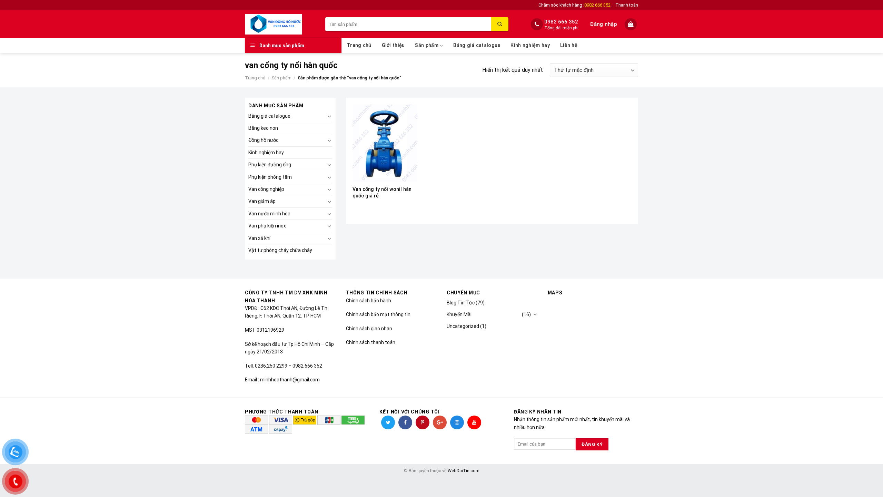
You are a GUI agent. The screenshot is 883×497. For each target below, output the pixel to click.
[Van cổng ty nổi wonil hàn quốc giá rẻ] (385, 143)
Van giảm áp (262, 201)
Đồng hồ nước (263, 140)
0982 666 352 (561, 22)
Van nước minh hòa (269, 213)
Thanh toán (626, 5)
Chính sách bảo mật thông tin (378, 314)
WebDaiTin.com (463, 470)
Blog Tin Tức (461, 302)
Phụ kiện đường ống (269, 164)
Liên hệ (568, 45)
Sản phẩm (426, 45)
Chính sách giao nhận (369, 328)
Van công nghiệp (266, 189)
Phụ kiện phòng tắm (270, 177)
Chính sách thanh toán (370, 342)
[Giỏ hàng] (631, 24)
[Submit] (499, 24)
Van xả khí (259, 238)
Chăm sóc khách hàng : (574, 5)
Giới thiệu (393, 45)
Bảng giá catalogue (476, 45)
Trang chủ (359, 45)
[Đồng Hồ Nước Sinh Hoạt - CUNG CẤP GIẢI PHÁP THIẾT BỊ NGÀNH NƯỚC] (280, 24)
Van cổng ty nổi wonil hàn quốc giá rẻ (382, 192)
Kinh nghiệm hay (529, 45)
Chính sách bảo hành (368, 300)
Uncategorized (463, 326)
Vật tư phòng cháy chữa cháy (280, 250)
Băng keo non (263, 128)
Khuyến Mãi (459, 314)
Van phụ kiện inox (267, 225)
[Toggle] (329, 116)
